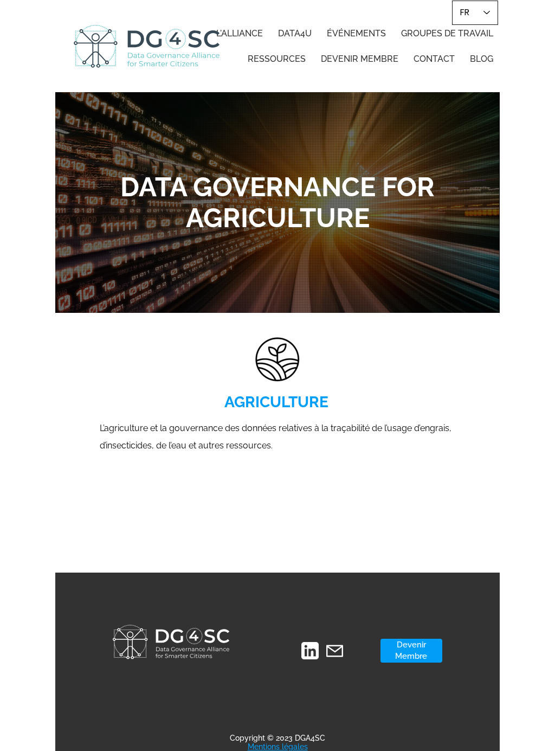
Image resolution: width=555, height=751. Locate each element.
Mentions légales (278, 746)
